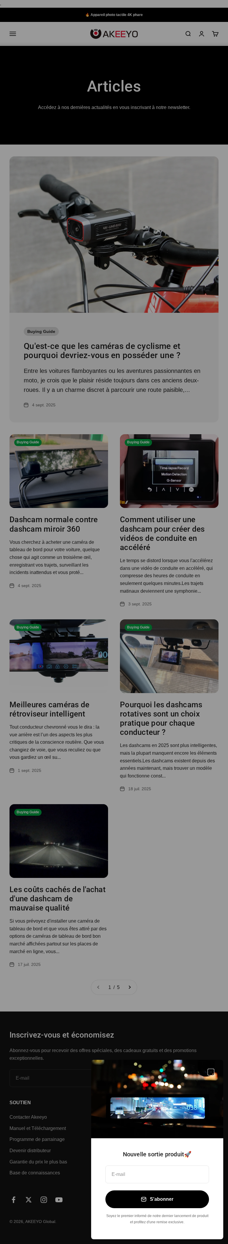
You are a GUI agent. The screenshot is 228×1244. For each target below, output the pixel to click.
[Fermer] (211, 1072)
